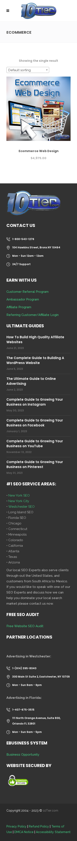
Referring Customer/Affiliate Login (32, 315)
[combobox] (27, 70)
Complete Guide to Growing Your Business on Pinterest (34, 464)
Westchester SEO (21, 507)
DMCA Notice (24, 832)
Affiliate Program (18, 307)
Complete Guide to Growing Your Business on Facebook (34, 422)
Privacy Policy (16, 826)
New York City (18, 501)
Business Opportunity (22, 754)
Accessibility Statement (53, 832)
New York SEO (19, 495)
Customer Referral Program (27, 292)
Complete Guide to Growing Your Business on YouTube (34, 443)
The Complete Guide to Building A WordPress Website (35, 360)
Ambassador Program (22, 299)
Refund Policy (39, 826)
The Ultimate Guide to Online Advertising (31, 381)
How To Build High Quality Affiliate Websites (35, 339)
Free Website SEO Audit (24, 626)
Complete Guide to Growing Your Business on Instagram (34, 402)
